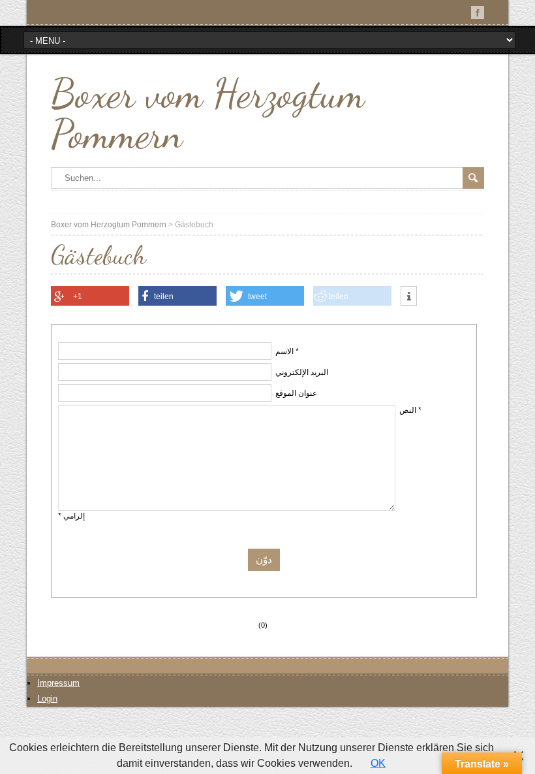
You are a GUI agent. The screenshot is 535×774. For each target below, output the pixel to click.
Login (47, 698)
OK (378, 763)
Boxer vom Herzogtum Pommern (208, 113)
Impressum (58, 683)
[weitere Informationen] (408, 296)
